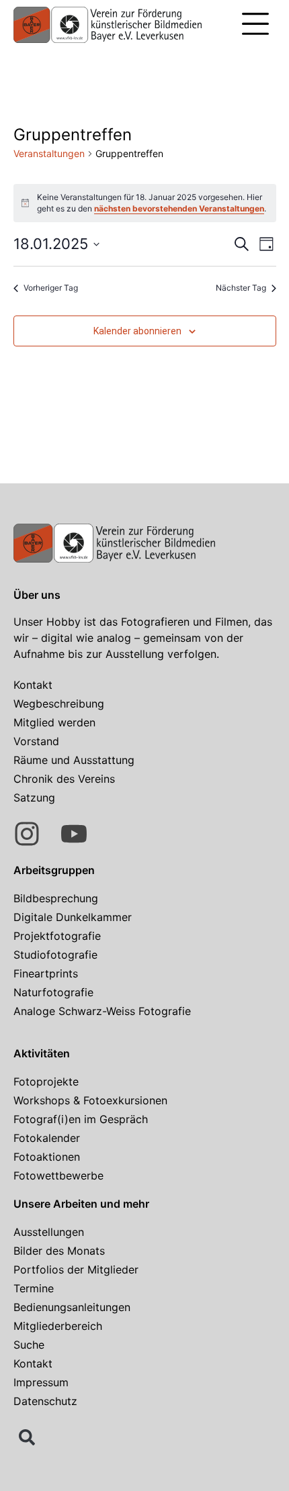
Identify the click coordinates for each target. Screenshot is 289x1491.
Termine (33, 1288)
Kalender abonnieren (137, 331)
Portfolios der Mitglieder (75, 1269)
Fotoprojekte (46, 1081)
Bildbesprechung (55, 898)
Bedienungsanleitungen (71, 1307)
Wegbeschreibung (58, 703)
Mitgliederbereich (57, 1326)
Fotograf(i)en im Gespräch (80, 1119)
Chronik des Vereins (64, 778)
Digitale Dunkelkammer (72, 917)
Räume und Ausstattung (73, 760)
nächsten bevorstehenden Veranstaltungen (179, 208)
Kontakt (32, 684)
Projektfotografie (57, 936)
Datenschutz (45, 1401)
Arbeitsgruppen (54, 870)
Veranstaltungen (49, 153)
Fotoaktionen (46, 1156)
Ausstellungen (48, 1232)
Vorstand (36, 741)
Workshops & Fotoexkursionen (90, 1100)
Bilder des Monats (59, 1250)
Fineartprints (45, 973)
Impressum (41, 1382)
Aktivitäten (41, 1053)
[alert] (144, 203)
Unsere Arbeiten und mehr (81, 1203)
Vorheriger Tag (51, 288)
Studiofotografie (55, 954)
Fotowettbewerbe (58, 1175)
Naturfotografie (53, 992)
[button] (255, 25)
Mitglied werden (54, 722)
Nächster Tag (241, 288)
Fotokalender (46, 1138)
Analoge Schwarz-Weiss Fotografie (102, 1011)
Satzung (34, 797)
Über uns (36, 595)
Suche (28, 1344)
